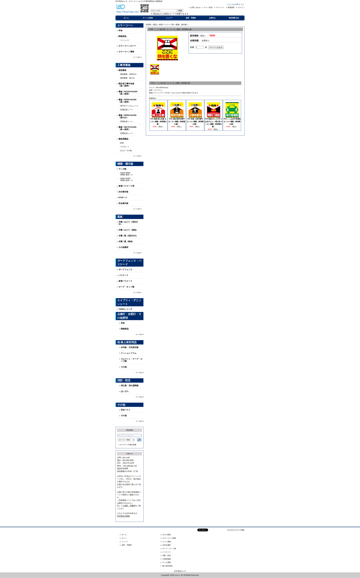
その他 (124, 367)
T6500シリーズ (125, 309)
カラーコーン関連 (169, 538)
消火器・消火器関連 (130, 385)
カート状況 (208, 7)
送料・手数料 (191, 18)
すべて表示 (136, 57)
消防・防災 (166, 555)
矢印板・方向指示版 (130, 347)
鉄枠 (122, 143)
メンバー (169, 18)
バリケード (123, 275)
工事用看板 (166, 559)
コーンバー (124, 40)
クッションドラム (129, 353)
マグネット (124, 147)
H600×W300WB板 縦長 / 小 (126, 179)
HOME (148, 25)
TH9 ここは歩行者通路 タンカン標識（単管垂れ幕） (232, 121)
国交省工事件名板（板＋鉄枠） (126, 84)
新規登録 (231, 7)
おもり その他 (126, 150)
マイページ (220, 7)
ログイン (241, 7)
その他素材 (123, 247)
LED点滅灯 (166, 545)
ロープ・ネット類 (126, 287)
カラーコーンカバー (127, 46)
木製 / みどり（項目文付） (128, 223)
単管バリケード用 (126, 186)
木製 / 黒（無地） (126, 241)
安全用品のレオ (180, 571)
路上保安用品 (167, 566)
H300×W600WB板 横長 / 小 (126, 174)
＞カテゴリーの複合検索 (127, 445)
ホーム (126, 18)
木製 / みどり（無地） (128, 230)
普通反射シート (126, 110)
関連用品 (122, 36)
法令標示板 (123, 192)
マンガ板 (122, 169)
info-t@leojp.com (130, 466)
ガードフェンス (125, 269)
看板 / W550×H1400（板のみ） (127, 116)
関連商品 (125, 329)
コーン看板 (166, 542)
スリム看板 (166, 562)
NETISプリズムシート (129, 106)
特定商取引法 (234, 18)
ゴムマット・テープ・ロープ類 (131, 360)
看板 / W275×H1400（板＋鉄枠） (127, 128)
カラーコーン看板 (126, 51)
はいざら (125, 391)
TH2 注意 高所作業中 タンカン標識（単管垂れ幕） (176, 121)
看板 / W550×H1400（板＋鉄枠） (127, 100)
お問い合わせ (196, 7)
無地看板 (122, 70)
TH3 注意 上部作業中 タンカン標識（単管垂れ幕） (195, 121)
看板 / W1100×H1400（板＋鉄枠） (128, 92)
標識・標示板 (181, 25)
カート (124, 538)
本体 (120, 30)
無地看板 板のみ (127, 78)
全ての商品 (166, 535)
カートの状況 (148, 18)
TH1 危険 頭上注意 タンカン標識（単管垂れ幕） (158, 121)
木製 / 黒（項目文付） (128, 235)
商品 (155, 25)
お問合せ (212, 18)
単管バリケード (125, 281)
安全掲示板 (123, 203)
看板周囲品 (123, 139)
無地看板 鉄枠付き (128, 74)
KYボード (123, 197)
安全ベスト (126, 410)
